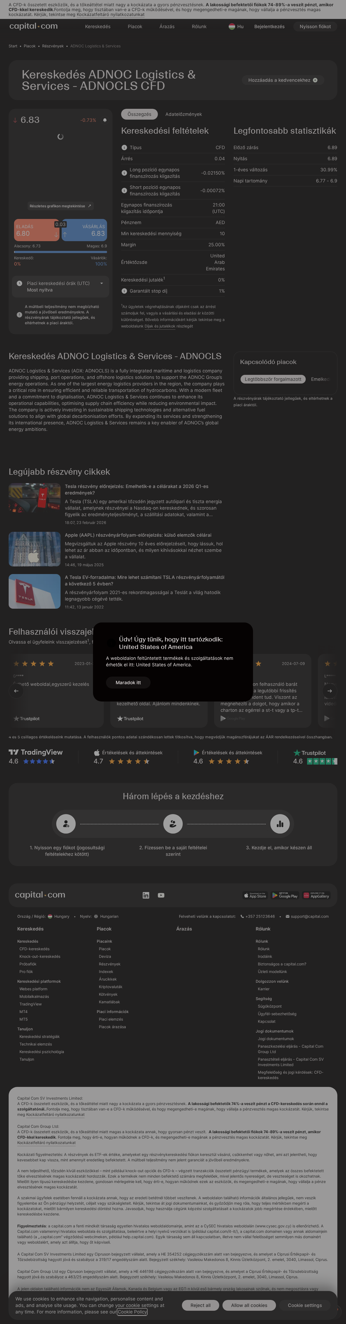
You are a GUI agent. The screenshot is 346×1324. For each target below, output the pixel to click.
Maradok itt (128, 682)
